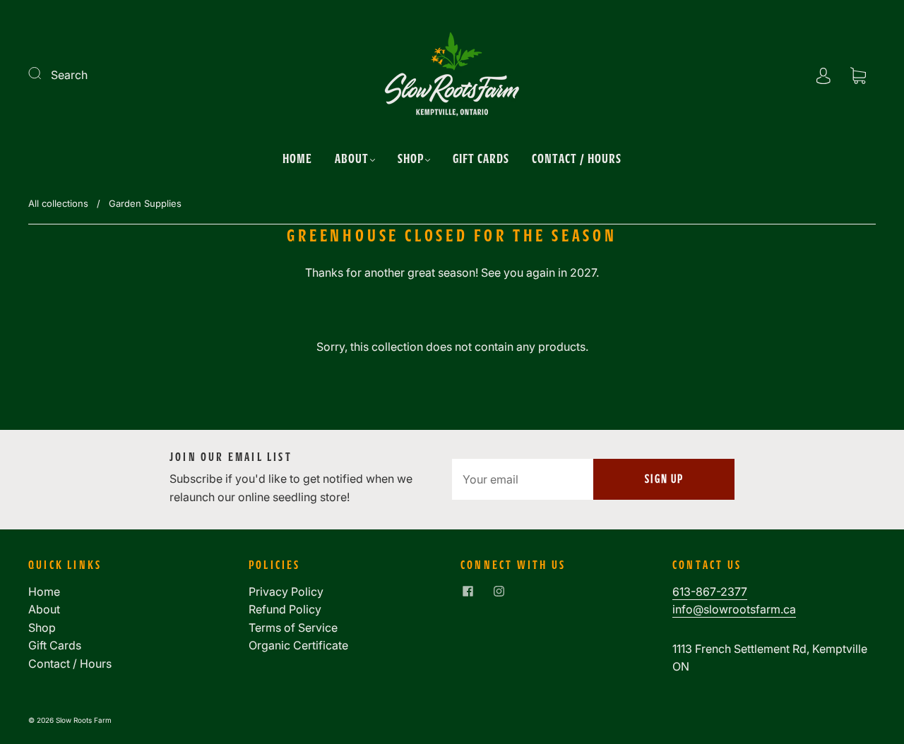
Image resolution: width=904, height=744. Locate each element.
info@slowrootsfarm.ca (734, 609)
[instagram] (498, 591)
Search (69, 75)
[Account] (823, 75)
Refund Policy (285, 609)
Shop (411, 158)
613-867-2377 (709, 591)
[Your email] (522, 479)
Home (297, 158)
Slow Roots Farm (84, 720)
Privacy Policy (286, 591)
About (352, 158)
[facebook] (467, 591)
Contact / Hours (577, 158)
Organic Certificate (298, 645)
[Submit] (43, 73)
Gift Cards (481, 158)
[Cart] (858, 75)
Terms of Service (293, 627)
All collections (58, 203)
